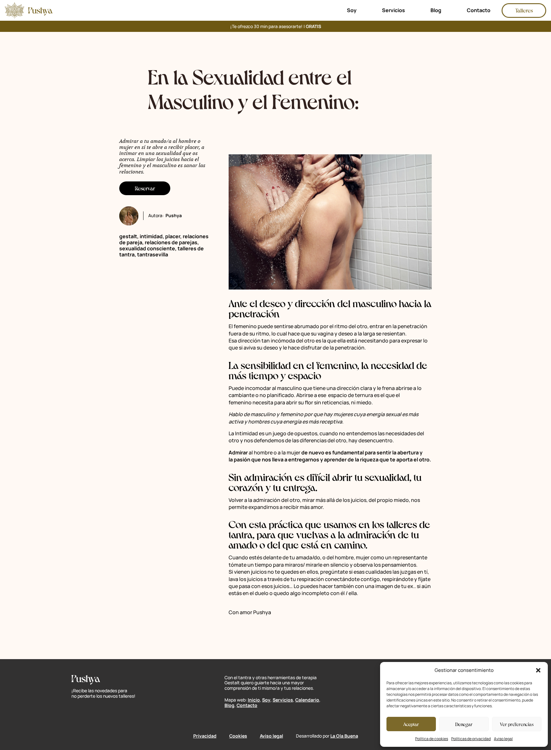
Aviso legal (503, 738)
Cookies (238, 736)
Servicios (393, 10)
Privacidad (205, 736)
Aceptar (411, 724)
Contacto (478, 10)
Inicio (254, 700)
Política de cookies (431, 738)
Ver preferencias (516, 724)
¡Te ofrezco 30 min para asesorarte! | (275, 26)
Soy (351, 10)
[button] (538, 670)
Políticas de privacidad (471, 738)
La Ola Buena (344, 736)
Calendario (307, 700)
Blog (435, 10)
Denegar (464, 724)
